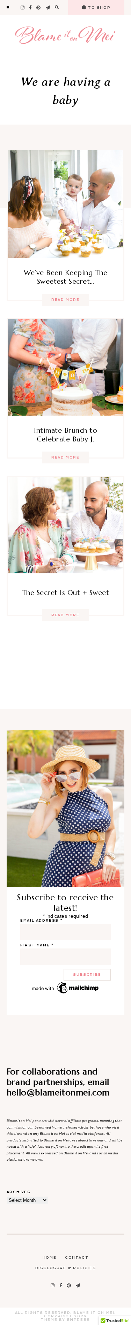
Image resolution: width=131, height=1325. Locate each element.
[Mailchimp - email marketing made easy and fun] (65, 993)
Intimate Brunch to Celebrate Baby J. (65, 435)
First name (36, 945)
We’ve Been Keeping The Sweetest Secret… (65, 277)
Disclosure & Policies (65, 1268)
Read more (65, 300)
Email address (41, 920)
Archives (19, 1192)
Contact (76, 1257)
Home (49, 1257)
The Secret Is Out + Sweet (65, 592)
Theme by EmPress (65, 1320)
